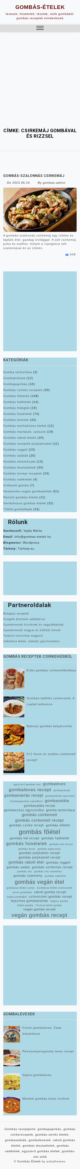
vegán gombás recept (39, 915)
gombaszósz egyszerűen (24, 810)
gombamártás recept (23, 795)
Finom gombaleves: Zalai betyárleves (41, 1030)
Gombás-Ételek (40, 7)
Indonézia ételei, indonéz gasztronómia (31, 641)
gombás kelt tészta (61, 844)
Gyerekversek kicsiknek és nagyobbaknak (33, 624)
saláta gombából (17, 896)
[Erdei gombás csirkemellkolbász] (14, 679)
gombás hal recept (24, 838)
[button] (40, 28)
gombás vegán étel (39, 882)
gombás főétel (39, 831)
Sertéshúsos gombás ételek (24, 503)
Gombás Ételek (29, 1161)
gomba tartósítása (60, 810)
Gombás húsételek (17, 413)
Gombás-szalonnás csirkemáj (33, 176)
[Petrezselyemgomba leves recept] (11, 1057)
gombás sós (24, 871)
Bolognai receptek (16, 613)
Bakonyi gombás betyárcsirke (49, 726)
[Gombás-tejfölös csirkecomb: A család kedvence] (14, 707)
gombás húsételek (26, 843)
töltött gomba (25, 905)
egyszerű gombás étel (27, 784)
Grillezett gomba (16, 485)
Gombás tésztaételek (19, 467)
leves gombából (22, 892)
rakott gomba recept (50, 892)
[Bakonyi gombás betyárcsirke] (14, 734)
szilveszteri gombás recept (50, 896)
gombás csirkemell (39, 815)
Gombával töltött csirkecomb (54, 888)
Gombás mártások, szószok (24, 431)
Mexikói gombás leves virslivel (45, 1098)
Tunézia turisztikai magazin (23, 635)
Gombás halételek (17, 402)
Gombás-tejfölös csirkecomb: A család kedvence (50, 701)
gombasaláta (57, 801)
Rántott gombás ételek (20, 497)
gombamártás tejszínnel (60, 796)
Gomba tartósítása (17, 372)
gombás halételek (55, 838)
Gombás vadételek (17, 479)
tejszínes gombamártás (29, 901)
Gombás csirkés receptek (22, 390)
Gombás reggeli (15, 449)
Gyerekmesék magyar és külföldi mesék (32, 630)
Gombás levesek (16, 419)
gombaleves (54, 784)
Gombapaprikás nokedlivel (26, 801)
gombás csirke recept (26, 825)
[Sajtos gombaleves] (11, 1081)
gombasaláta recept (39, 805)
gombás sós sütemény (48, 871)
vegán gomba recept (39, 909)
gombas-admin (54, 182)
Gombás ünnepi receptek (22, 473)
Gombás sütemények (19, 461)
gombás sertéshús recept (52, 867)
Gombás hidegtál (16, 408)
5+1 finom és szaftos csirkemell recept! (51, 757)
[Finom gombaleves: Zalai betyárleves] (11, 1034)
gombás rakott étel (26, 862)
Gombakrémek (14, 378)
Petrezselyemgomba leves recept (48, 1051)
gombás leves (26, 849)
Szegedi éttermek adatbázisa (24, 619)
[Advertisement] (40, 86)
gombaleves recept (30, 789)
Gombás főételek (16, 396)
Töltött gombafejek (17, 509)
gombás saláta (18, 867)
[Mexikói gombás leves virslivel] (11, 1105)
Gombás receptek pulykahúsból (27, 443)
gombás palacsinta (49, 849)
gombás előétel (58, 825)
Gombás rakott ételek (19, 437)
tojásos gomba (59, 901)
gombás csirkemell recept (39, 820)
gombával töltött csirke (21, 888)
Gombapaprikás (15, 384)
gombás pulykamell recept (39, 857)
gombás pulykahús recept (39, 853)
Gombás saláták (15, 455)
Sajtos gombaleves (37, 1075)
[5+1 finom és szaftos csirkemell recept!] (14, 762)
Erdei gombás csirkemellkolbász (51, 670)
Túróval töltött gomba (48, 905)
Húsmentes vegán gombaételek (27, 491)
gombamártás (62, 790)
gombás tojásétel (55, 876)
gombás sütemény (28, 875)
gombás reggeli (58, 862)
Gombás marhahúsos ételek (25, 425)
